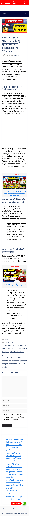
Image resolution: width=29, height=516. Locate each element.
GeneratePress (24, 513)
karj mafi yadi (9, 343)
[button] (26, 14)
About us (5, 508)
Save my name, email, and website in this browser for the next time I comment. (14, 417)
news (6, 340)
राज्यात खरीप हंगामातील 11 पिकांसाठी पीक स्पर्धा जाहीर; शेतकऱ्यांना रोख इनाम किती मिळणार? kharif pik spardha (14, 445)
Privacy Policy (23, 508)
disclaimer (21, 2)
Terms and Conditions (13, 508)
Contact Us (17, 511)
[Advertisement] (14, 132)
